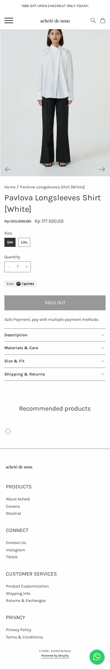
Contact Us (16, 542)
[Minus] (9, 267)
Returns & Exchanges (26, 600)
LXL (24, 242)
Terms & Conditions (24, 637)
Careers (13, 506)
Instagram (15, 549)
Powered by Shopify (55, 655)
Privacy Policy (18, 629)
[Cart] (103, 20)
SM (10, 242)
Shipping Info (18, 593)
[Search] (93, 20)
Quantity (12, 256)
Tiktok (12, 556)
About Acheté (18, 499)
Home (10, 187)
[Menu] (8, 20)
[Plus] (26, 267)
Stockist (13, 513)
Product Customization (27, 586)
